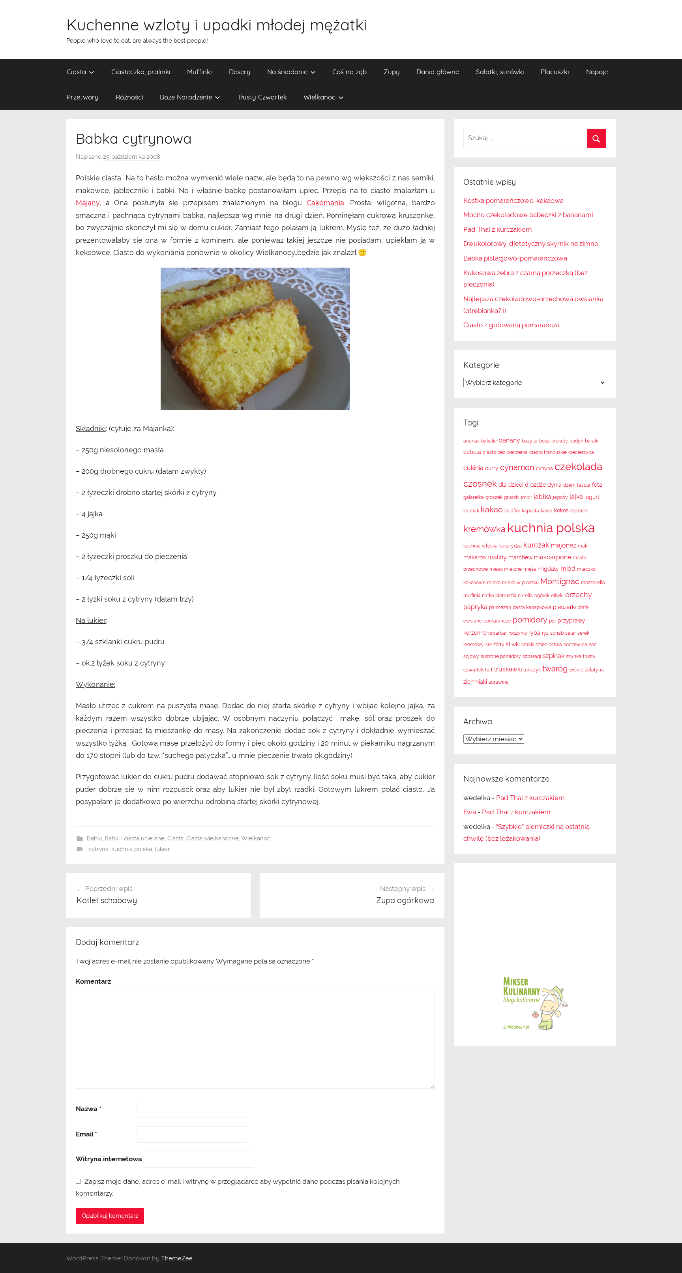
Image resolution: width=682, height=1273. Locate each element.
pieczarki (564, 607)
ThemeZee (177, 1258)
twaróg (555, 668)
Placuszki (555, 71)
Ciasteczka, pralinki (140, 71)
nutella (525, 595)
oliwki (557, 595)
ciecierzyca (581, 452)
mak (582, 546)
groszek (493, 497)
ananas (471, 441)
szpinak (553, 656)
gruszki (511, 497)
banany (509, 440)
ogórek (541, 595)
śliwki (513, 644)
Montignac (559, 581)
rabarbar (497, 633)
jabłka (542, 497)
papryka (475, 607)
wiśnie (576, 670)
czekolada (578, 466)
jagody (560, 497)
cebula (472, 452)
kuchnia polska (131, 849)
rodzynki (517, 633)
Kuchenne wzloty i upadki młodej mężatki (216, 24)
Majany (87, 203)
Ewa (469, 812)
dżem (569, 485)
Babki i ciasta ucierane (135, 838)
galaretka (473, 497)
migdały (548, 569)
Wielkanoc (319, 97)
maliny (497, 557)
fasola (583, 485)
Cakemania (325, 203)
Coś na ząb (349, 71)
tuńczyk (532, 670)
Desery (240, 71)
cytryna (98, 849)
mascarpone (552, 557)
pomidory (530, 619)
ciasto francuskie (548, 452)
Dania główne (437, 71)
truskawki (508, 669)
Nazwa (88, 1109)
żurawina (499, 682)
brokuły (559, 441)
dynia (554, 485)
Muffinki (199, 71)
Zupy (392, 71)
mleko (493, 582)
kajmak (471, 511)
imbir (526, 497)
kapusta (530, 511)
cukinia (473, 468)
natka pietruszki (499, 595)
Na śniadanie (287, 71)
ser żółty (494, 644)
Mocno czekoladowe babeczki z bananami (528, 215)
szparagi (532, 656)
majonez (563, 545)
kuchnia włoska (480, 546)
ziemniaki (475, 682)
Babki (94, 838)
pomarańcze (497, 621)
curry (491, 468)
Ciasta (76, 71)
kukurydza (510, 546)
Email (86, 1134)
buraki (591, 441)
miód (567, 568)
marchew (520, 557)
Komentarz (93, 981)
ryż (545, 633)
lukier (162, 849)
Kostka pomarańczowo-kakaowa (513, 200)
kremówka (484, 529)
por (552, 621)
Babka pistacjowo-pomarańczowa (515, 258)
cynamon (517, 467)
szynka (573, 656)
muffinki (471, 595)
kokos (561, 510)
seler (570, 633)
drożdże (535, 485)
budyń (576, 441)
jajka (576, 497)
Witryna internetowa (109, 1159)
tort (489, 670)
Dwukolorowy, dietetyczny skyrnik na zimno (530, 243)
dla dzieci (510, 485)
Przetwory (83, 97)
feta (597, 485)
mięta (529, 569)
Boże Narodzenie (186, 97)
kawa (547, 511)
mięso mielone (505, 569)
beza (544, 441)
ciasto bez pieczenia (505, 452)
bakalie (489, 441)
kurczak (536, 545)
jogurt (592, 497)
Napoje (597, 71)
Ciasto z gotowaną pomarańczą (511, 325)
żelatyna (594, 670)
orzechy (578, 595)
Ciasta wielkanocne (212, 838)
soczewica (575, 644)
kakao (492, 509)
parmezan (500, 607)
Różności (129, 97)
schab (557, 633)
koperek (579, 511)
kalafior (512, 511)
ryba (534, 633)
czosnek (480, 483)
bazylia (530, 441)
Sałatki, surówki (500, 71)
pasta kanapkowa (532, 607)
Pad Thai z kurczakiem (497, 229)
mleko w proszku (520, 582)
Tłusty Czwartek (262, 97)
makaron (474, 557)
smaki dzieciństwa (541, 644)
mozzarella (593, 582)
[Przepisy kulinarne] (534, 1030)
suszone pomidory (501, 656)
